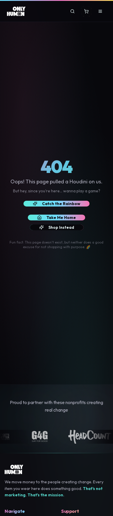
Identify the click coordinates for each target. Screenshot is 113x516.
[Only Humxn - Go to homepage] (16, 11)
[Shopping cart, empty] (86, 11)
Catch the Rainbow (61, 203)
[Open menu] (100, 11)
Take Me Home (61, 217)
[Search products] (72, 11)
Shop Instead (61, 227)
